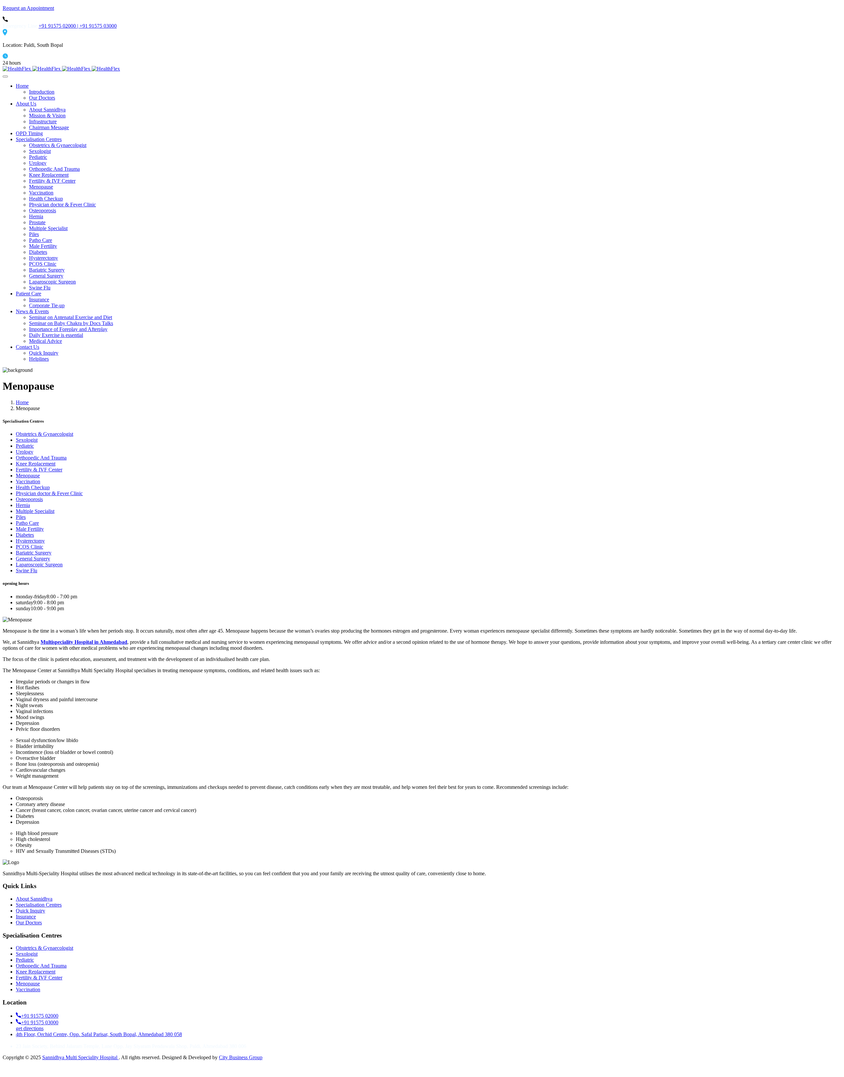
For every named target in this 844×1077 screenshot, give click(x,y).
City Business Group (240, 1057)
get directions (30, 1028)
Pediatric (25, 960)
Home (22, 402)
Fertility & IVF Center (39, 977)
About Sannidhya (34, 899)
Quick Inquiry (30, 910)
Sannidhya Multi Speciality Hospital (80, 1057)
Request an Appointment (28, 8)
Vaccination (28, 989)
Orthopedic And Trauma (41, 966)
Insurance (26, 916)
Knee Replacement (35, 971)
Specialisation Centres (39, 905)
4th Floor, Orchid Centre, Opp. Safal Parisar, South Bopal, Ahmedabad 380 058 (99, 1034)
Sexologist (27, 954)
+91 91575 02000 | (59, 26)
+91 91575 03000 (98, 26)
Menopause (28, 983)
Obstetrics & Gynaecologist (44, 948)
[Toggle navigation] (5, 76)
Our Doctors (29, 922)
